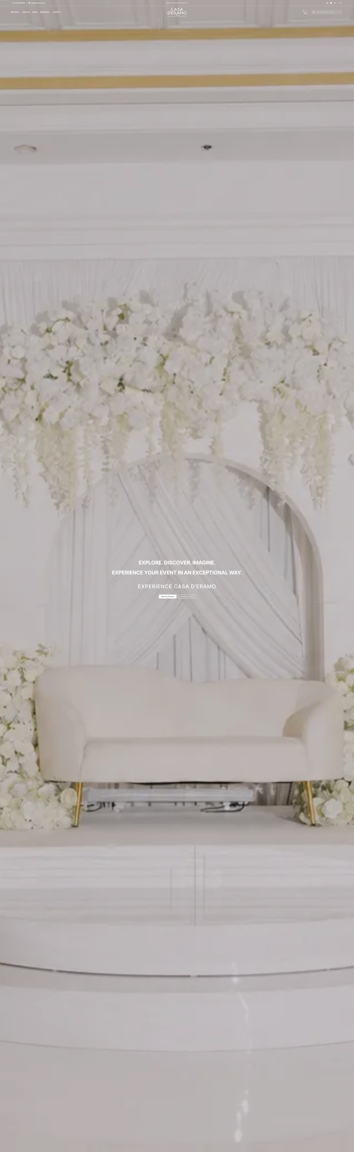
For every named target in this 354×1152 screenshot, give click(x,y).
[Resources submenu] (50, 12)
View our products (167, 596)
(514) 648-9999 (20, 3)
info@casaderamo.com (38, 3)
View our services (186, 596)
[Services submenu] (19, 12)
